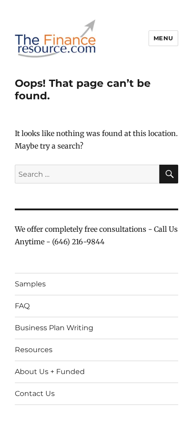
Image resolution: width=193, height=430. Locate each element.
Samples (30, 284)
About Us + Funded (50, 371)
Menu (163, 38)
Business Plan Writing (54, 328)
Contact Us (35, 393)
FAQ (22, 306)
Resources (34, 349)
